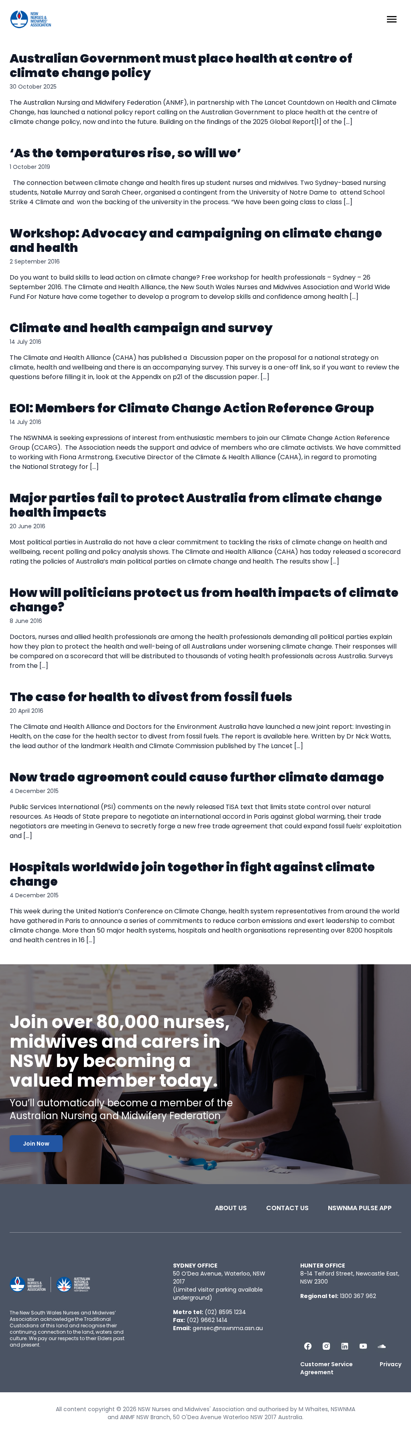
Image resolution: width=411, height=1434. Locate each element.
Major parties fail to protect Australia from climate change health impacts (196, 505)
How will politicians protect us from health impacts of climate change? (204, 600)
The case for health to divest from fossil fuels (151, 697)
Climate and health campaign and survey (141, 328)
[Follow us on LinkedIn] (344, 1346)
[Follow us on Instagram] (326, 1346)
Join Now (36, 1144)
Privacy (390, 1364)
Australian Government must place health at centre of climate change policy (181, 65)
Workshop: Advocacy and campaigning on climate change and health (196, 240)
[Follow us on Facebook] (307, 1346)
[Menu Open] (391, 19)
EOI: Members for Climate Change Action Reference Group (192, 408)
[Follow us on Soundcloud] (381, 1346)
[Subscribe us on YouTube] (363, 1346)
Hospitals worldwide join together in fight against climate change (192, 874)
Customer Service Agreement (326, 1368)
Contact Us (287, 1208)
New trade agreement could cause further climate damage (197, 777)
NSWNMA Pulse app (360, 1208)
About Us (231, 1208)
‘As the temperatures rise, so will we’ (125, 153)
